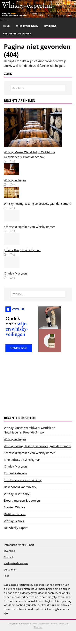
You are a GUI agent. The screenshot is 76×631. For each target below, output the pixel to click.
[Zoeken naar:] (38, 88)
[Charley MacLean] (11, 266)
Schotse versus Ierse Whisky (23, 480)
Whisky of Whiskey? (17, 494)
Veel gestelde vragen (17, 33)
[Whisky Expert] (38, 15)
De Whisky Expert (15, 528)
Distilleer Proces (15, 514)
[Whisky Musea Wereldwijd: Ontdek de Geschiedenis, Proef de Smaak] (33, 145)
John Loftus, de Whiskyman (22, 250)
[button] (4, 20)
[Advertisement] (38, 384)
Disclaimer (10, 569)
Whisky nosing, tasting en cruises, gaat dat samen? (37, 203)
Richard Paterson (15, 473)
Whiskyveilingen (27, 26)
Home (6, 26)
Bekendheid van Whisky (20, 487)
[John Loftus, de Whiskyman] (11, 242)
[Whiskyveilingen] (11, 173)
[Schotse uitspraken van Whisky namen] (11, 219)
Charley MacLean (15, 273)
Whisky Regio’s (14, 521)
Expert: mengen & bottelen (22, 500)
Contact (8, 557)
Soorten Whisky (14, 507)
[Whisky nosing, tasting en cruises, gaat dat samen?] (11, 196)
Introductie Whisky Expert (19, 545)
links (6, 575)
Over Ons (50, 26)
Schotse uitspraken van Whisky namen (30, 227)
